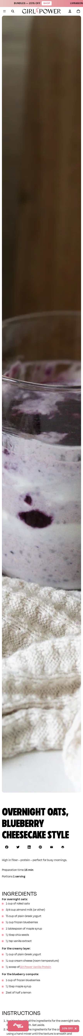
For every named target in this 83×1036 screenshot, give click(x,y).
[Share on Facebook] (7, 847)
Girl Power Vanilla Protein (35, 967)
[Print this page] (63, 847)
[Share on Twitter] (18, 847)
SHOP (31, 3)
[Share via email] (51, 847)
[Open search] (12, 11)
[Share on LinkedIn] (29, 847)
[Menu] (4, 11)
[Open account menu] (70, 11)
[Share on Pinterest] (40, 847)
